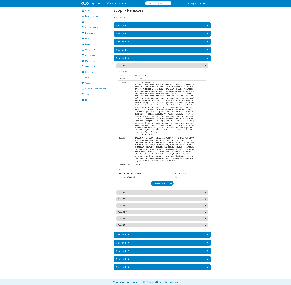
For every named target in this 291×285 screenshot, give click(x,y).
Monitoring (90, 55)
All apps (88, 10)
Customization (91, 27)
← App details (119, 17)
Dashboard (90, 33)
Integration (90, 49)
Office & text (90, 66)
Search (88, 77)
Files (87, 38)
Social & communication (95, 89)
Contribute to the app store (128, 282)
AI (86, 21)
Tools (87, 94)
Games (88, 44)
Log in (192, 3)
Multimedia (90, 61)
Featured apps (91, 16)
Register (205, 3)
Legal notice (173, 282)
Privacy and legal (154, 282)
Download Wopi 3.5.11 (162, 183)
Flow (87, 100)
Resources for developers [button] (119, 3)
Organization (90, 72)
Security (88, 83)
